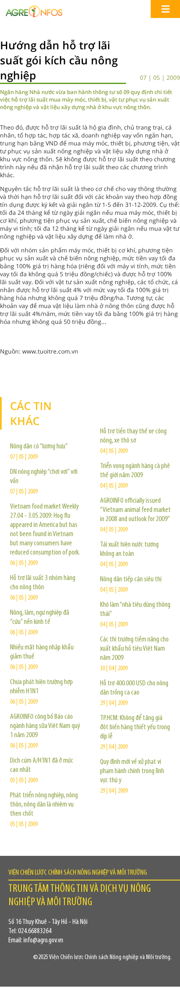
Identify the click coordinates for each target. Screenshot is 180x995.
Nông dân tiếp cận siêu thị (131, 579)
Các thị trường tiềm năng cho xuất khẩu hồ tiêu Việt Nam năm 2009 (134, 649)
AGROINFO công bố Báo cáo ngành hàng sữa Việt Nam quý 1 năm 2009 (45, 726)
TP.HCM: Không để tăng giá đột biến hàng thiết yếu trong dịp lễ (135, 728)
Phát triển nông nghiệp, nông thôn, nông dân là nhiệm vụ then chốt (44, 805)
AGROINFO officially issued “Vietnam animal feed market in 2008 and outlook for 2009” (135, 510)
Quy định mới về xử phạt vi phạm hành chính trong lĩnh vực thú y (132, 771)
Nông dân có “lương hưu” (39, 446)
